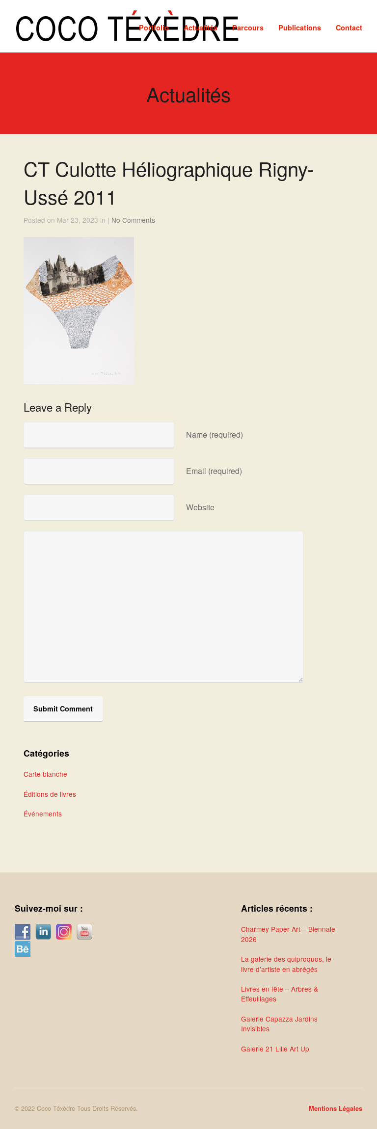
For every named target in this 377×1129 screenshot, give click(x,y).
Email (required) (214, 470)
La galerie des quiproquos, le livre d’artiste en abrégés (286, 963)
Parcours (248, 27)
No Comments (133, 220)
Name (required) (214, 434)
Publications (299, 27)
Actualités (200, 27)
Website (200, 507)
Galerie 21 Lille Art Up (275, 1048)
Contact (349, 27)
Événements (43, 813)
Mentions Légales (335, 1108)
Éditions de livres (50, 794)
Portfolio (154, 27)
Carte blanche (45, 774)
